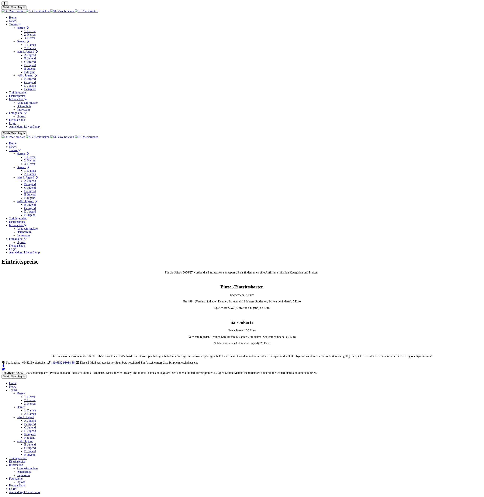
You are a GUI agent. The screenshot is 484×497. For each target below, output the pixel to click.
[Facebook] (3, 366)
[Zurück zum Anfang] (5, 3)
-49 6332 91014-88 (63, 362)
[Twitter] (3, 369)
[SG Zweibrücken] (50, 11)
